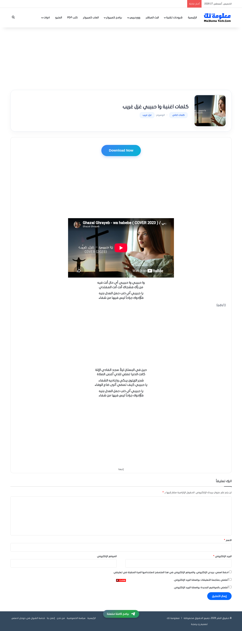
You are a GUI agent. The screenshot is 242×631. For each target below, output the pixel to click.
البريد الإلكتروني (222, 556)
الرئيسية (192, 17)
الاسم (228, 540)
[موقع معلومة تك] (217, 17)
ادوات (46, 17)
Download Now (121, 150)
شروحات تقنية (174, 17)
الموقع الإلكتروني (107, 556)
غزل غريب (147, 115)
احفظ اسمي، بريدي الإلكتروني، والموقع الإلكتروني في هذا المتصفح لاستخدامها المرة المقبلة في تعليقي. (171, 572)
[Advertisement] (121, 57)
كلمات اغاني (178, 115)
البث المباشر (152, 17)
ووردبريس (135, 17)
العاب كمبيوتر (91, 17)
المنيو (58, 17)
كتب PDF (72, 17)
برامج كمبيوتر (114, 17)
